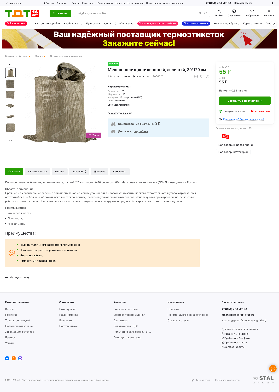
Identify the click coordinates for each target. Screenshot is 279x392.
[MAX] (20, 358)
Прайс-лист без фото (237, 338)
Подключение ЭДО (125, 326)
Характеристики (37, 171)
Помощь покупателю (127, 337)
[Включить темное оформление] (272, 3)
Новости (173, 309)
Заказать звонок (243, 3)
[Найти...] (206, 13)
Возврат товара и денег (129, 314)
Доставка (99, 171)
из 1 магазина (145, 123)
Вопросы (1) (79, 171)
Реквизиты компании (236, 333)
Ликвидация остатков (19, 331)
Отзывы (59, 171)
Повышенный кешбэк (19, 326)
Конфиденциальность (227, 380)
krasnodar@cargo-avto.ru (238, 314)
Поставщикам (68, 326)
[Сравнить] (196, 76)
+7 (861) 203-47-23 (218, 3)
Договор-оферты (234, 346)
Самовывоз (119, 171)
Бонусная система (125, 309)
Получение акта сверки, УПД (132, 331)
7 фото (96, 135)
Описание (14, 171)
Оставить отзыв (178, 320)
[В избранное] (201, 76)
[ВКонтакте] (7, 358)
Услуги (9, 343)
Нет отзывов (123, 76)
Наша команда (68, 314)
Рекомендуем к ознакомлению (188, 314)
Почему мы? (67, 309)
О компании (66, 302)
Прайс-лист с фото (235, 342)
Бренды (10, 337)
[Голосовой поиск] (200, 13)
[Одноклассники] (14, 358)
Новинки (11, 314)
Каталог (10, 309)
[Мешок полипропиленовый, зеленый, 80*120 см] (60, 102)
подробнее (141, 131)
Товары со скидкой (17, 320)
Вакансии (65, 320)
